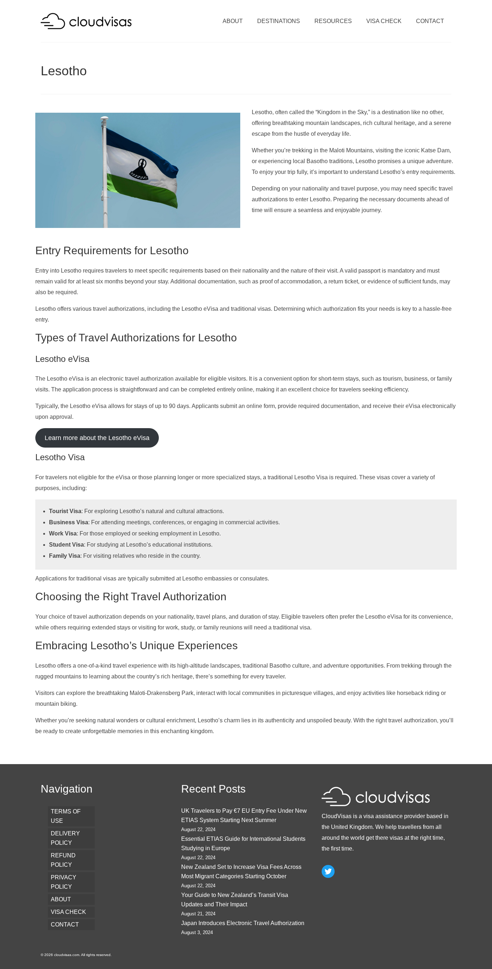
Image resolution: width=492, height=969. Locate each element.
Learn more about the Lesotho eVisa (97, 437)
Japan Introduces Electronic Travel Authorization (242, 923)
